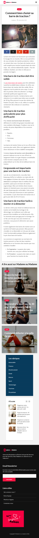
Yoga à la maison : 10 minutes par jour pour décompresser (23, 414)
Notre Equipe (7, 496)
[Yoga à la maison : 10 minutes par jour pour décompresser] (19, 281)
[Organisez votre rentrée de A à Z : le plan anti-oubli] (12, 407)
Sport (19, 9)
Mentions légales (9, 499)
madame (13, 20)
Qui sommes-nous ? (9, 492)
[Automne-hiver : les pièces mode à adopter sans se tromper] (12, 429)
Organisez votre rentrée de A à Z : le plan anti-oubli (22, 407)
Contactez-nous (8, 503)
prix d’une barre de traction (14, 83)
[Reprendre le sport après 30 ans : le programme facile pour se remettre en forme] (19, 310)
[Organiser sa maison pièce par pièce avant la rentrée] (12, 421)
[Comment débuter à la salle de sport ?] (19, 339)
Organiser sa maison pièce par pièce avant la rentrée (23, 421)
